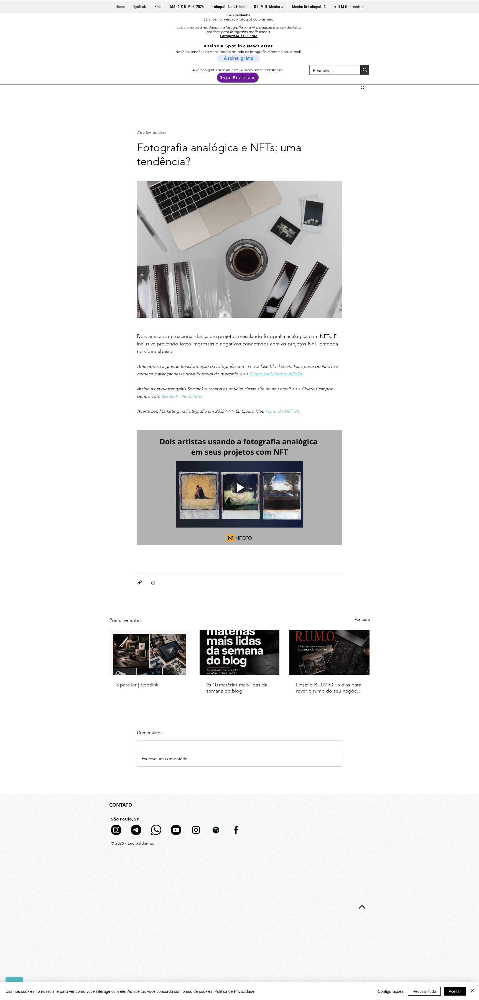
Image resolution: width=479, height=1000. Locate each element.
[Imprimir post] (153, 582)
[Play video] (239, 487)
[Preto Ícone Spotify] (216, 830)
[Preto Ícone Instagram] (196, 830)
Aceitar (455, 991)
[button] (362, 87)
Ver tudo (362, 619)
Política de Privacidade (234, 991)
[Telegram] (136, 830)
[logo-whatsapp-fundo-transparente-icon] (156, 830)
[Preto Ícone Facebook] (236, 830)
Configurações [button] (390, 991)
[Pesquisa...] (364, 70)
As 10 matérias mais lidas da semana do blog (236, 688)
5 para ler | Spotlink (137, 685)
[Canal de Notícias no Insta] (116, 830)
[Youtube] (176, 830)
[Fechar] (472, 991)
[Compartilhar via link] (139, 582)
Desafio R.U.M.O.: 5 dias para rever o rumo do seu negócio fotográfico (328, 688)
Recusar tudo (424, 991)
